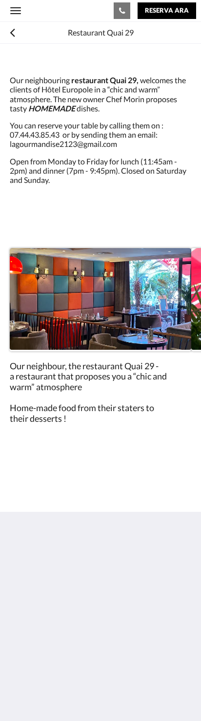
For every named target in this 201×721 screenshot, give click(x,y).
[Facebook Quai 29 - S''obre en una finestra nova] (19, 648)
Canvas (63, 694)
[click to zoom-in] (100, 299)
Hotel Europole (52, 10)
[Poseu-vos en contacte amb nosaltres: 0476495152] (122, 10)
